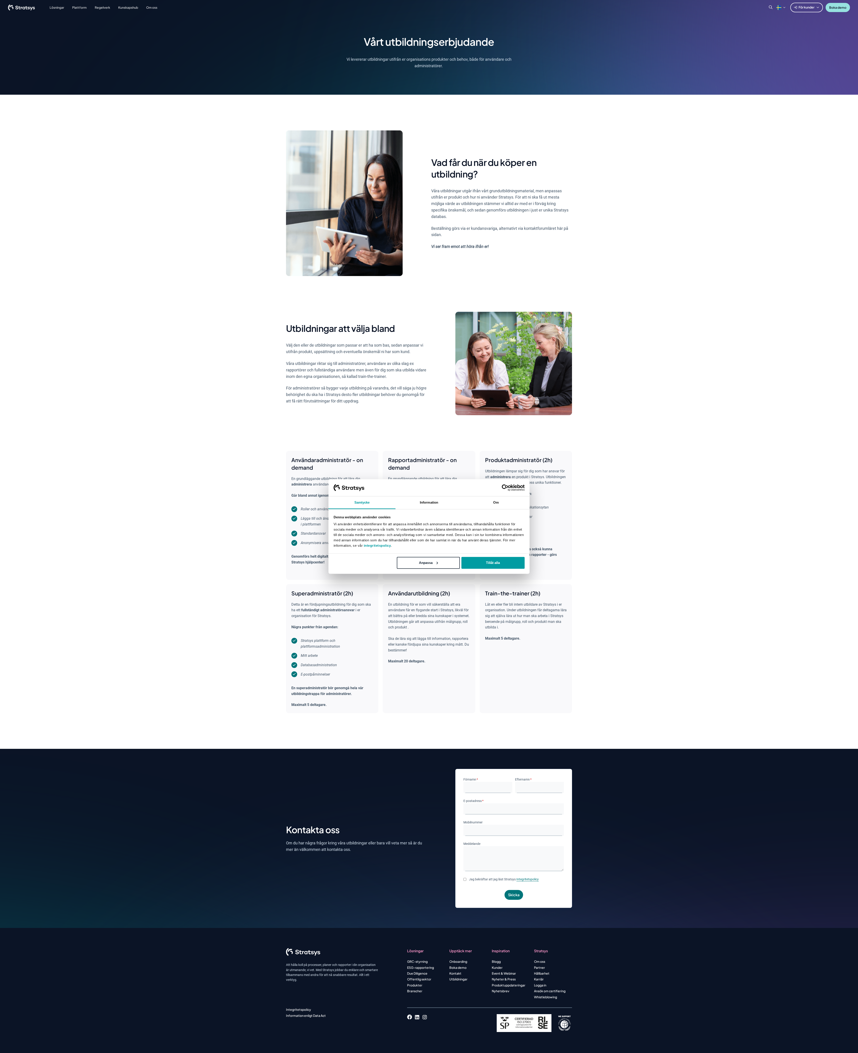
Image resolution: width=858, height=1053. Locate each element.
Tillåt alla (493, 563)
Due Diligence (417, 973)
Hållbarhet (541, 973)
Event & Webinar (504, 973)
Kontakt (455, 973)
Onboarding (458, 961)
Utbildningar (458, 979)
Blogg (496, 961)
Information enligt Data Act (306, 1015)
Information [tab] (429, 502)
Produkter (414, 985)
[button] (779, 7)
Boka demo (837, 7)
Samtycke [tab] (362, 502)
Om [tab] (496, 502)
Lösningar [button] (57, 7)
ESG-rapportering (420, 967)
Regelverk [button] (102, 7)
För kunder (806, 7)
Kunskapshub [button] (128, 7)
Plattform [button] (79, 7)
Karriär (539, 979)
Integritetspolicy (527, 879)
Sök (771, 7)
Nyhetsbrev (500, 991)
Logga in (540, 985)
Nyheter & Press (504, 979)
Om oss (539, 961)
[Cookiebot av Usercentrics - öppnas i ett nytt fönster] (505, 487)
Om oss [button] (151, 7)
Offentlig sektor (419, 979)
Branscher (414, 991)
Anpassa (426, 563)
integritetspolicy (377, 545)
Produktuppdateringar (508, 985)
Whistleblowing (545, 997)
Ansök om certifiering (550, 991)
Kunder (497, 967)
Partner (539, 967)
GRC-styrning (417, 961)
